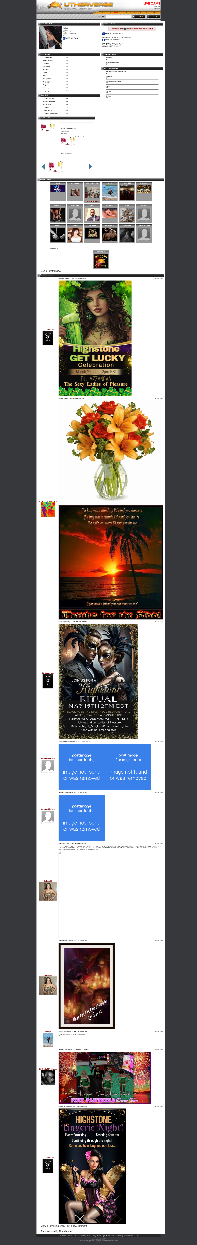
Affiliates (156, 13)
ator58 (73, 128)
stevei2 (57, 225)
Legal (136, 1236)
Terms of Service (79, 1236)
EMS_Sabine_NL (92, 183)
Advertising (119, 1236)
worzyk (109, 183)
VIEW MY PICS (71, 38)
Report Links (159, 278)
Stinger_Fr (57, 205)
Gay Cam (157, 6)
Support (149, 13)
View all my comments (52, 1226)
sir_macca (75, 183)
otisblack (144, 205)
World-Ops (101, 1236)
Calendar (129, 13)
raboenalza (109, 205)
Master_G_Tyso (144, 225)
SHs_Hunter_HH (144, 183)
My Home (105, 13)
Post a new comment (76, 1226)
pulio (127, 205)
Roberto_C (92, 205)
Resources (110, 1236)
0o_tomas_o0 (109, 225)
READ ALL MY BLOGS (112, 40)
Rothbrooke (75, 205)
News (111, 13)
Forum (142, 13)
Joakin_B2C (127, 183)
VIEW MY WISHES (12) (114, 33)
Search (121, 13)
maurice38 (127, 225)
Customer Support (65, 1236)
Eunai (58, 183)
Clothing (136, 13)
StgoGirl (75, 225)
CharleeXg (101, 251)
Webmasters (128, 1236)
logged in (126, 29)
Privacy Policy (91, 1236)
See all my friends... (51, 271)
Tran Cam (157, 8)
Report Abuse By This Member (56, 1231)
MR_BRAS (92, 225)
